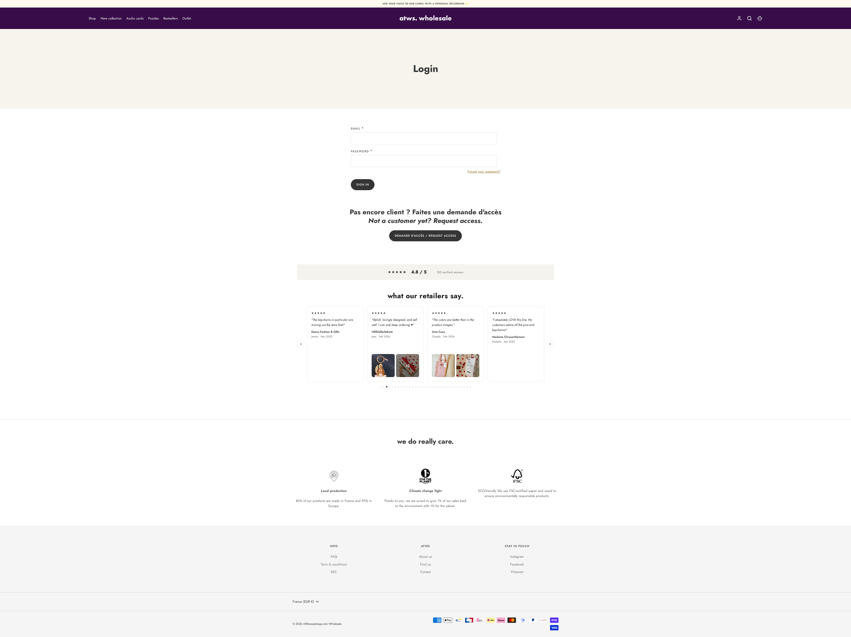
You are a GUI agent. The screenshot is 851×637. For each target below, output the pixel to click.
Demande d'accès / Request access (426, 236)
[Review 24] (447, 386)
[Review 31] (467, 386)
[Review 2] (384, 386)
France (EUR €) (303, 601)
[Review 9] (404, 386)
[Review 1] (381, 386)
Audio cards (135, 18)
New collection (111, 18)
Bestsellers (170, 18)
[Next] (550, 344)
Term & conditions (334, 564)
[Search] (749, 18)
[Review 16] (424, 386)
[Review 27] (456, 386)
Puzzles (153, 18)
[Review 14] (418, 386)
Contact (425, 571)
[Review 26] (453, 386)
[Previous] (301, 344)
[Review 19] (432, 386)
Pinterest (517, 571)
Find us (425, 564)
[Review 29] (461, 386)
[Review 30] (464, 386)
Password (360, 151)
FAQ (334, 556)
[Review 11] (409, 386)
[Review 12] (412, 386)
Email (355, 128)
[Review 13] (415, 386)
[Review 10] (407, 386)
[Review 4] (389, 386)
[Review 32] (470, 386)
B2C (334, 571)
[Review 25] (450, 386)
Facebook (517, 564)
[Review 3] (386, 386)
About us (425, 556)
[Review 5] (392, 386)
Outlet (186, 18)
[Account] (739, 18)
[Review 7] (398, 386)
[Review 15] (421, 386)
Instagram (517, 556)
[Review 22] (441, 386)
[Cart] (760, 18)
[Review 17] (427, 386)
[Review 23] (444, 386)
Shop (92, 18)
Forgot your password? (484, 171)
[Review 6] (395, 386)
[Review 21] (438, 386)
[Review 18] (430, 386)
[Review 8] (401, 386)
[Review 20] (435, 386)
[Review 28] (458, 386)
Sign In (362, 184)
